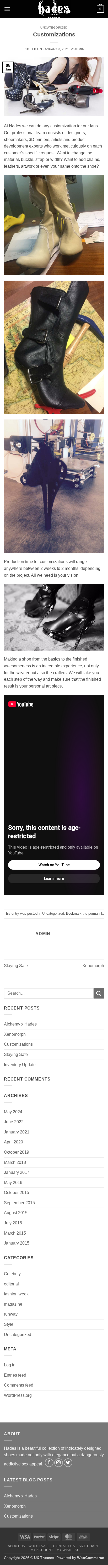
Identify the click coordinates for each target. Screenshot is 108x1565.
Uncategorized (53, 27)
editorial (11, 1284)
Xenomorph (93, 965)
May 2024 (13, 1112)
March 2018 (15, 1162)
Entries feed (15, 1375)
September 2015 (19, 1203)
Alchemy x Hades (20, 1024)
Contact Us (64, 1546)
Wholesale (39, 1546)
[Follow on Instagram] (58, 1462)
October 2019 (16, 1152)
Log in (9, 1365)
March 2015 (15, 1233)
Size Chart (89, 1546)
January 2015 (16, 1243)
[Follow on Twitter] (68, 1462)
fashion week (16, 1294)
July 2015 (13, 1223)
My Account (42, 1550)
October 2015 (16, 1192)
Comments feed (18, 1385)
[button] (7, 9)
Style (8, 1324)
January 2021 (16, 1132)
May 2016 (13, 1182)
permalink (95, 913)
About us (16, 1546)
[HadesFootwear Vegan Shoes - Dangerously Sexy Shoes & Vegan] (54, 9)
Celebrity (12, 1274)
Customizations (18, 1044)
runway (11, 1314)
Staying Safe (16, 965)
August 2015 (16, 1212)
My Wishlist (68, 1550)
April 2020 (13, 1142)
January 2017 (16, 1172)
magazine (13, 1304)
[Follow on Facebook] (49, 1462)
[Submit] (99, 993)
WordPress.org (18, 1395)
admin (79, 49)
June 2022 (14, 1122)
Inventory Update (20, 1064)
